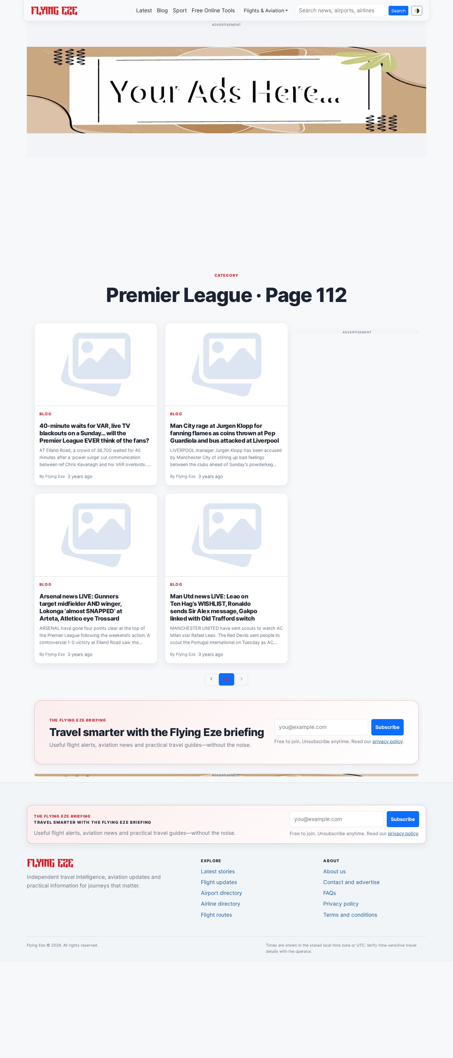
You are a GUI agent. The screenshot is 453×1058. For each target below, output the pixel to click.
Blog (162, 10)
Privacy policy (341, 903)
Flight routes (216, 914)
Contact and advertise (351, 882)
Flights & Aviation (264, 10)
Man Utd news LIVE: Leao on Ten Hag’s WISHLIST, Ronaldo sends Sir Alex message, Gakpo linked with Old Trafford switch (213, 607)
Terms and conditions (350, 914)
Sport (180, 10)
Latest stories (218, 871)
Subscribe (387, 727)
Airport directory (221, 893)
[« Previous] (211, 679)
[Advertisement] (226, 205)
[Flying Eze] (54, 10)
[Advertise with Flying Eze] (226, 89)
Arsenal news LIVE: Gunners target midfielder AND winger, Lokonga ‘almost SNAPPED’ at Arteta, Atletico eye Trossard (80, 607)
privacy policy (387, 741)
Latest (144, 10)
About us (334, 871)
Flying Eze (55, 476)
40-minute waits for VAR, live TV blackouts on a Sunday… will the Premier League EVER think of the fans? (94, 433)
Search (398, 10)
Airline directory (220, 903)
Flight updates (219, 882)
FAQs (329, 893)
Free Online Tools (213, 10)
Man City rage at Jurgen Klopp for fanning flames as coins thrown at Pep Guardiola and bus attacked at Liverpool (224, 433)
